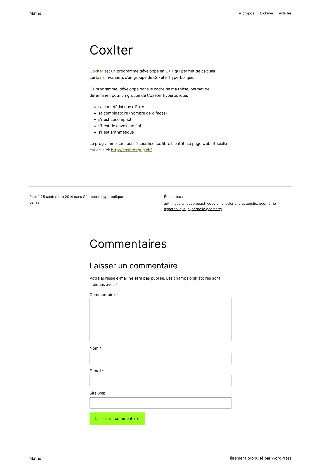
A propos (246, 13)
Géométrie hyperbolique (103, 196)
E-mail (97, 370)
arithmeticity (174, 203)
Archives (266, 13)
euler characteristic (241, 203)
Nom (96, 348)
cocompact (195, 203)
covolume (215, 203)
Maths (35, 13)
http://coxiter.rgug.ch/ (131, 150)
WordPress (282, 458)
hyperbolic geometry (205, 209)
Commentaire (104, 294)
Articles (285, 13)
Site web (97, 393)
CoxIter (96, 71)
